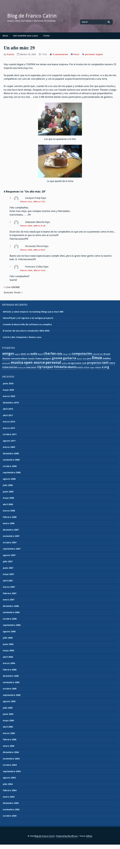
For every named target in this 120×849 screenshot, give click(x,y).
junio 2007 (8, 568)
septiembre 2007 (11, 548)
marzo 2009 (9, 447)
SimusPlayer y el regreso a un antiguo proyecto (28, 318)
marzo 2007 (9, 587)
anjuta (17, 354)
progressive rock (77, 363)
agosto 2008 (9, 479)
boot (40, 354)
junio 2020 (8, 383)
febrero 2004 (9, 790)
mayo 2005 (8, 720)
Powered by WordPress (67, 836)
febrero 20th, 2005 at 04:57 (32, 250)
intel (84, 359)
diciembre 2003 (11, 803)
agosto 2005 (9, 701)
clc (69, 354)
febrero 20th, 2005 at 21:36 (32, 226)
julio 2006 (8, 637)
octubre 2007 (10, 542)
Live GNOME (13, 287)
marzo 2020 (9, 396)
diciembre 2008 (11, 453)
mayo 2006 (8, 650)
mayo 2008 (8, 498)
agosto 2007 (9, 555)
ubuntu (72, 367)
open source (34, 362)
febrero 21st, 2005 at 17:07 (32, 202)
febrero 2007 (9, 593)
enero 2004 (8, 797)
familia (31, 358)
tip (39, 367)
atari (23, 354)
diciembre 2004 (11, 752)
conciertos (98, 354)
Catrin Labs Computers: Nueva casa (22, 337)
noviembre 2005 (11, 682)
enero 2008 (8, 523)
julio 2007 (8, 561)
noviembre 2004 (11, 758)
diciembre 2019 (11, 402)
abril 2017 (8, 415)
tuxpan (99, 54)
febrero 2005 (9, 739)
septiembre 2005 (11, 695)
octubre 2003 (10, 816)
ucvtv (80, 367)
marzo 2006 (9, 663)
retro (112, 363)
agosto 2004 (9, 777)
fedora (38, 358)
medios (107, 358)
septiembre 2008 (11, 472)
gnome (57, 358)
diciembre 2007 (11, 529)
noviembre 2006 (11, 612)
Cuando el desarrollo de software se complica (27, 324)
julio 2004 (8, 784)
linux (97, 357)
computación (82, 353)
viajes (92, 367)
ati (28, 354)
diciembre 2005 (11, 676)
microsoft (6, 363)
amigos (8, 353)
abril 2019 (8, 409)
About (5, 35)
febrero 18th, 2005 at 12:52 (32, 270)
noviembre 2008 (11, 459)
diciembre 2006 (11, 606)
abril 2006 (8, 657)
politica (65, 363)
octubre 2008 (10, 466)
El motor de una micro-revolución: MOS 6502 (26, 330)
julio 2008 (8, 485)
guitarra (69, 358)
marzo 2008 (9, 510)
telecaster (31, 367)
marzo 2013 (9, 428)
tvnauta (60, 367)
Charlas (46, 35)
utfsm (86, 367)
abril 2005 (8, 727)
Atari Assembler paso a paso (25, 35)
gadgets (47, 358)
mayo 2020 (8, 390)
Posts (76, 54)
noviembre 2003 (11, 809)
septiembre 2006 (11, 625)
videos (98, 367)
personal (89, 54)
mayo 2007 (8, 574)
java (89, 358)
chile (59, 353)
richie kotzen (9, 367)
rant (105, 363)
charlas (49, 353)
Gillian (89, 836)
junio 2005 (8, 714)
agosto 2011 (9, 440)
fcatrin (10, 54)
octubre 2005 (10, 688)
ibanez (79, 359)
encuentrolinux (19, 358)
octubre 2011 (10, 434)
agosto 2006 (9, 631)
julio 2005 (8, 708)
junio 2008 (8, 491)
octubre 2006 (10, 618)
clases (65, 354)
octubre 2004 (10, 765)
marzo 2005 (9, 733)
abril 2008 (8, 504)
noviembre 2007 (11, 536)
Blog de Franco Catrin (32, 16)
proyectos (94, 363)
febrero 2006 (9, 669)
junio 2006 (8, 644)
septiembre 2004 (11, 771)
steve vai (21, 367)
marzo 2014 (9, 421)
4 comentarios (60, 54)
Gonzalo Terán (12, 292)
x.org (105, 367)
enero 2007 (8, 599)
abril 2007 (8, 580)
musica (17, 362)
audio (33, 353)
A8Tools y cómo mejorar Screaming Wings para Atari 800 (33, 311)
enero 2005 (8, 746)
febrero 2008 (9, 517)
